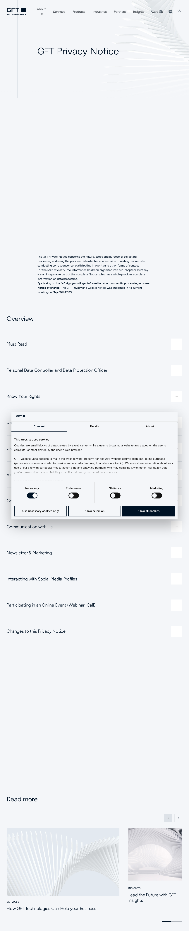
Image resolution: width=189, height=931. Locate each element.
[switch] (73, 495)
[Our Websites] (160, 11)
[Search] (151, 11)
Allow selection (95, 511)
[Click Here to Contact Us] (170, 11)
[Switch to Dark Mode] (179, 11)
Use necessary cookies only (40, 511)
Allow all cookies (149, 511)
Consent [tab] (39, 426)
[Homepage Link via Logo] (16, 11)
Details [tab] (94, 426)
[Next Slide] (178, 818)
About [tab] (150, 426)
